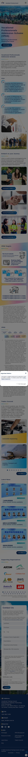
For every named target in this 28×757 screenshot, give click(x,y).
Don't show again (22, 383)
